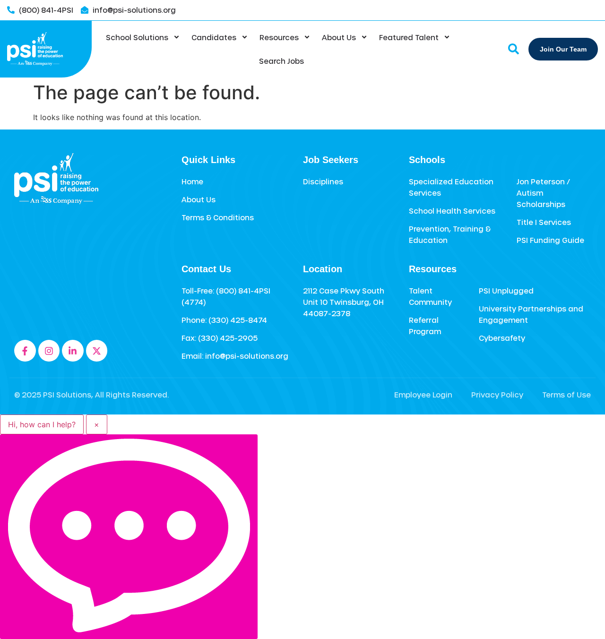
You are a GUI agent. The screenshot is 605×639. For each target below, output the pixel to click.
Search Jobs (281, 61)
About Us (339, 37)
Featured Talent (409, 37)
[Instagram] (49, 351)
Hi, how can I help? (42, 424)
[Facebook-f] (25, 351)
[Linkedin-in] (73, 351)
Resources (279, 37)
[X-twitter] (97, 351)
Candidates (213, 37)
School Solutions (137, 37)
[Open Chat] (129, 536)
